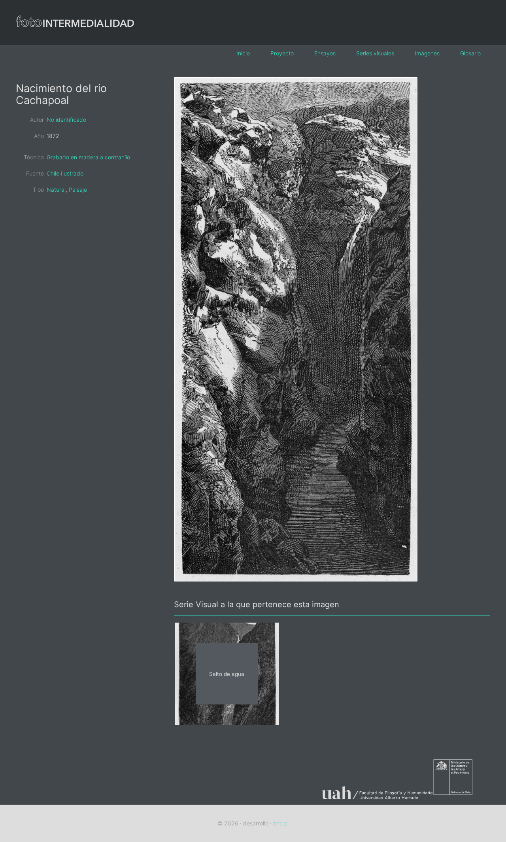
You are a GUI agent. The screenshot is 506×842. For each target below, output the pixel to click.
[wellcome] (75, 38)
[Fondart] (461, 799)
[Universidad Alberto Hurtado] (374, 799)
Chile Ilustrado (65, 173)
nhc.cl (281, 823)
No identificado (66, 119)
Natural (56, 189)
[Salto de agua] (227, 723)
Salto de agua (226, 673)
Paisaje (78, 189)
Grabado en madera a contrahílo (88, 157)
